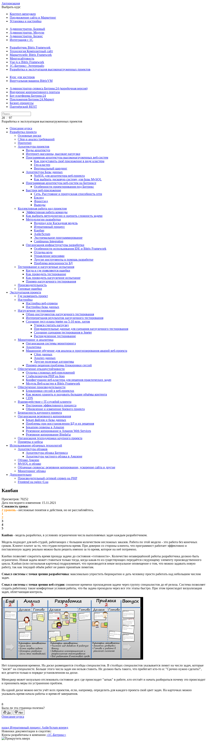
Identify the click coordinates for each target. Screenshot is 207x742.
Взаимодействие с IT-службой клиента (44, 401)
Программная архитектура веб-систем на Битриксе (61, 183)
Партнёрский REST (23, 106)
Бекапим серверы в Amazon (45, 427)
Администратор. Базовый (27, 29)
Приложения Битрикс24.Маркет (32, 99)
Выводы (39, 205)
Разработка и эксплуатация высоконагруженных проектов (50, 69)
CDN (29, 398)
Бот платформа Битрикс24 (28, 95)
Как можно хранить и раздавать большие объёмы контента (66, 394)
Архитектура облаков (33, 449)
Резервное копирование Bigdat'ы (48, 434)
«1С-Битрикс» (56, 735)
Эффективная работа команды (47, 212)
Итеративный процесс (49, 226)
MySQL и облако (29, 463)
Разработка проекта (23, 132)
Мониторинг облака (32, 471)
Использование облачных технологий (36, 445)
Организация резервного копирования (44, 416)
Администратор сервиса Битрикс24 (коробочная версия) (49, 88)
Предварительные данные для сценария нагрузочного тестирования (81, 328)
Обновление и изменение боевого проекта (55, 409)
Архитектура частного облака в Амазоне (54, 456)
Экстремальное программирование (58, 237)
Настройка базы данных (42, 307)
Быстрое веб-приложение (43, 190)
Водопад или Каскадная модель (56, 223)
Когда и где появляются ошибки (48, 270)
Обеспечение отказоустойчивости (41, 369)
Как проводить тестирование (46, 274)
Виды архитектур (38, 150)
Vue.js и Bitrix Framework (27, 62)
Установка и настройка (25, 21)
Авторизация (11, 3)
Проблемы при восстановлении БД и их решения (60, 423)
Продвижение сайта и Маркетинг (33, 17)
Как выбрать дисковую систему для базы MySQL (68, 179)
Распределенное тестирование (55, 336)
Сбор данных (43, 354)
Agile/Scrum (42, 234)
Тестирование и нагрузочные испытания (46, 267)
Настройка (25, 299)
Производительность (32, 285)
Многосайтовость (22, 58)
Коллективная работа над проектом (42, 208)
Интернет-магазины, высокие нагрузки (53, 154)
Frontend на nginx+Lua (33, 482)
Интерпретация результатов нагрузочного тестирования (64, 318)
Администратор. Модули (27, 32)
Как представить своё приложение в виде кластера (69, 161)
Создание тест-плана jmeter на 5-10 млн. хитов (58, 321)
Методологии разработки (43, 219)
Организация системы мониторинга (51, 343)
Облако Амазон (28, 460)
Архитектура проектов (33, 146)
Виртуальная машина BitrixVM (31, 80)
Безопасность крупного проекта (40, 412)
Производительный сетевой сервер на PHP (47, 478)
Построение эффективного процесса (51, 405)
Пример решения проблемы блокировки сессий (59, 365)
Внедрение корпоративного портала (35, 92)
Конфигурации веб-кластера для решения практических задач (68, 380)
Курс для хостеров (22, 77)
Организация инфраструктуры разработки (55, 245)
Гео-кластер (42, 164)
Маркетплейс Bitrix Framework (31, 55)
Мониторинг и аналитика (35, 339)
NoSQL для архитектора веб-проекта (59, 175)
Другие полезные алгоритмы (54, 361)
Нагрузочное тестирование (36, 310)
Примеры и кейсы (30, 441)
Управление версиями (49, 256)
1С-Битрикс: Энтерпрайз (27, 65)
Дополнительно (21, 474)
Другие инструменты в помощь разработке (63, 259)
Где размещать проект (33, 296)
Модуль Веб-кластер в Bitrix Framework (53, 383)
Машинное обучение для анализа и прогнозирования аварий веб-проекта (76, 350)
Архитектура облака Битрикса (47, 452)
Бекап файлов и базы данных (46, 420)
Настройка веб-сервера (42, 303)
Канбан (39, 230)
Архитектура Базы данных (44, 172)
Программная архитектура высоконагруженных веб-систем (67, 157)
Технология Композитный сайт (31, 51)
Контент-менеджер (23, 14)
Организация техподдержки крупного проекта (50, 438)
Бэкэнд (39, 197)
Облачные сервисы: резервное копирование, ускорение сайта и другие (66, 467)
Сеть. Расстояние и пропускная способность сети (68, 194)
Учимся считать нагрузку (51, 325)
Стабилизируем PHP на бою (45, 376)
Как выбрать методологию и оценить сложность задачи (64, 215)
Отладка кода (43, 252)
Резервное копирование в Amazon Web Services (58, 431)
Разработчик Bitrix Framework (30, 47)
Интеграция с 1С (21, 40)
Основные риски (29, 135)
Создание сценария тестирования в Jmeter (63, 332)
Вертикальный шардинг (50, 168)
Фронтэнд (41, 201)
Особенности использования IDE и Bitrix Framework (70, 248)
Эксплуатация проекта (25, 292)
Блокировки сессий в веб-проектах (50, 390)
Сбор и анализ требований (36, 139)
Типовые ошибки (30, 288)
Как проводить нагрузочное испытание (53, 277)
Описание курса (21, 128)
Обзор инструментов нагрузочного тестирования (60, 314)
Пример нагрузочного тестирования (51, 281)
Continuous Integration (48, 241)
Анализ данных (45, 358)
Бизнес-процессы (22, 103)
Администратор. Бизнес (26, 36)
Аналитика (33, 347)
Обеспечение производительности (41, 387)
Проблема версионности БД (53, 263)
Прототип (25, 143)
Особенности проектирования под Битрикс (64, 186)
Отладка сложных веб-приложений (50, 372)
